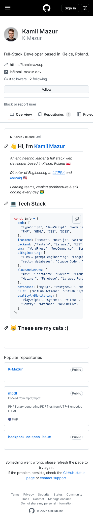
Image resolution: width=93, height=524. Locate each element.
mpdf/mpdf (33, 398)
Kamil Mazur (49, 146)
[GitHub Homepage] (32, 511)
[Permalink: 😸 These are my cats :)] (6, 327)
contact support (53, 478)
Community (74, 494)
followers (18, 79)
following (38, 79)
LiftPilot (59, 172)
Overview (24, 114)
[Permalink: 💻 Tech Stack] (6, 203)
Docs (25, 499)
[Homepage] (47, 8)
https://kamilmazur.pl (27, 64)
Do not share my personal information (46, 503)
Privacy (28, 494)
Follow (46, 89)
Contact (38, 499)
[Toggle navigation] (7, 7)
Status (58, 494)
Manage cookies (59, 499)
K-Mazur (16, 137)
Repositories (56, 114)
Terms (15, 494)
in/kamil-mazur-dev (25, 72)
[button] (76, 219)
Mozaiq (16, 178)
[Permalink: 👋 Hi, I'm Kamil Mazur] (6, 146)
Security (44, 494)
